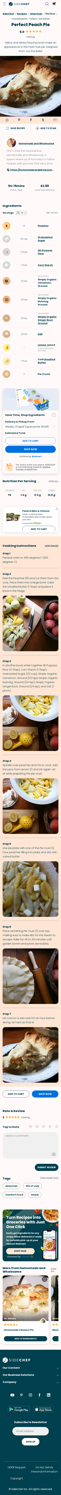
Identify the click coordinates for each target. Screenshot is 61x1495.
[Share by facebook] (31, 120)
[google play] (19, 1409)
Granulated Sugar (45, 239)
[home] (19, 4)
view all (53, 1270)
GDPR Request (17, 1467)
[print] (6, 120)
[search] (47, 4)
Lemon (42, 345)
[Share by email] (55, 120)
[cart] (54, 4)
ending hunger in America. (33, 468)
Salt (40, 334)
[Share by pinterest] (19, 120)
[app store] (43, 1409)
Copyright (16, 1478)
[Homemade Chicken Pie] (25, 1309)
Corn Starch (45, 265)
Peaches (43, 225)
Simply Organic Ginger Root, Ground (47, 320)
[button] (5, 4)
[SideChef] (16, 1362)
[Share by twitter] (43, 120)
